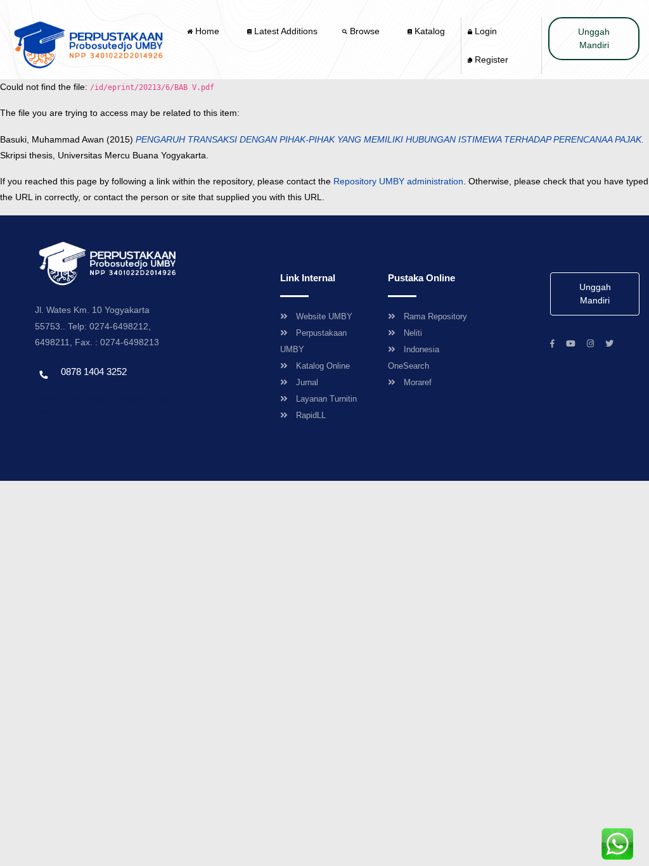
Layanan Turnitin (326, 399)
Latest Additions (285, 31)
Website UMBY (324, 316)
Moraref (418, 382)
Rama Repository (435, 316)
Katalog (428, 31)
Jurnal (307, 382)
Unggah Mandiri (594, 38)
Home (207, 31)
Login (484, 31)
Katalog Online (323, 366)
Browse (364, 31)
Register (490, 59)
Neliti (413, 333)
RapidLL (311, 415)
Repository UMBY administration (398, 181)
